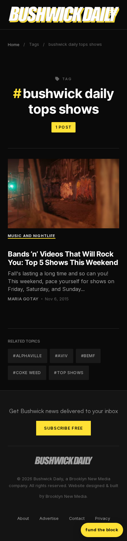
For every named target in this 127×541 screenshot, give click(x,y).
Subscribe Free (63, 428)
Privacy (102, 518)
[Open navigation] (113, 14)
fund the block (102, 529)
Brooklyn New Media (66, 496)
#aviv (61, 355)
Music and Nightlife (31, 235)
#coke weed (27, 372)
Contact (77, 518)
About (23, 518)
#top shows (69, 372)
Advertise (49, 518)
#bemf (88, 355)
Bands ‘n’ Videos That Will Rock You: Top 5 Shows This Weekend (63, 258)
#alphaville (27, 355)
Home (14, 44)
